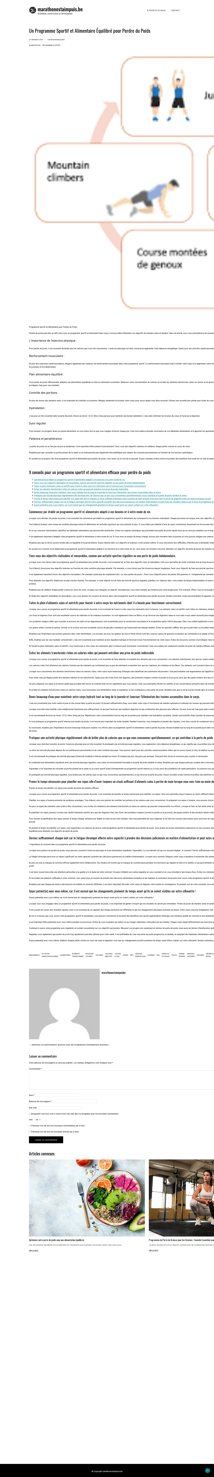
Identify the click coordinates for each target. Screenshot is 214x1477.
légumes (200, 955)
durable (151, 955)
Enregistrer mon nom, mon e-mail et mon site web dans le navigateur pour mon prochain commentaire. (75, 1114)
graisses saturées (191, 955)
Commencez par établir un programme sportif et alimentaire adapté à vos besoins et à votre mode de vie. (79, 479)
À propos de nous (156, 11)
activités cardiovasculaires (50, 955)
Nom (31, 1095)
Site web (33, 1108)
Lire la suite (33, 1250)
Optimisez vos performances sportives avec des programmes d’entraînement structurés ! (70, 1045)
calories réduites (109, 955)
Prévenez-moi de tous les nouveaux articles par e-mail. (55, 1132)
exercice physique (166, 955)
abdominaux (34, 955)
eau (158, 955)
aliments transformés (78, 955)
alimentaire (65, 955)
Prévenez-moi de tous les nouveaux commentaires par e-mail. (58, 1125)
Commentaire (35, 1069)
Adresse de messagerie (40, 1101)
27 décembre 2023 (36, 40)
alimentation (34, 45)
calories (99, 955)
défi (131, 955)
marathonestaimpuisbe (56, 40)
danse (125, 955)
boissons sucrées (90, 955)
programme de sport (51, 45)
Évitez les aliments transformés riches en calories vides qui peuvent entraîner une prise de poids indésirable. (81, 489)
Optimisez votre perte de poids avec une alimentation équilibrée (56, 1240)
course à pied (118, 955)
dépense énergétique (140, 955)
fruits (174, 955)
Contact (175, 11)
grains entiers (182, 955)
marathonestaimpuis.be (60, 9)
